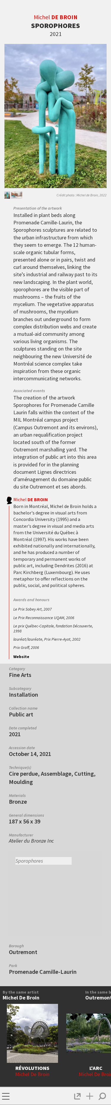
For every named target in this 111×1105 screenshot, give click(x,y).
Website (21, 656)
